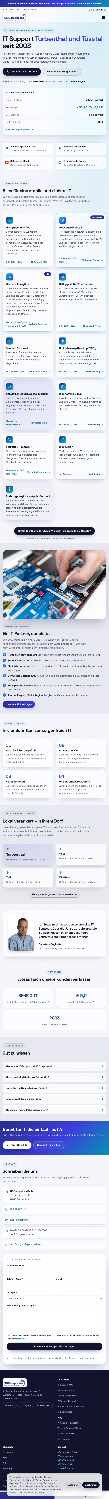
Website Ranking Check (69, 1428)
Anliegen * (12, 1292)
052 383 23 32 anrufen (24, 71)
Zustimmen (91, 1485)
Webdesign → (96, 474)
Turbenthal (8, 1452)
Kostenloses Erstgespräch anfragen (54, 1346)
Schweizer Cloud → (40, 423)
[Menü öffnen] (103, 17)
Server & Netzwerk (66, 1395)
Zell (4, 1463)
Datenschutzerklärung (33, 1492)
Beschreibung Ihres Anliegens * (22, 1305)
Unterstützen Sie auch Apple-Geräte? (26, 1088)
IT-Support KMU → (40, 262)
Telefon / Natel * (15, 1279)
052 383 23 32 (98, 9)
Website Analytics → (39, 324)
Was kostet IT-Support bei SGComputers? (29, 1066)
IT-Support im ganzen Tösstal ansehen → (54, 894)
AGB (104, 1481)
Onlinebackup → (94, 371)
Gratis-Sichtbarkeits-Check (71, 1406)
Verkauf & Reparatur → (38, 472)
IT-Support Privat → (93, 326)
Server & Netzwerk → (39, 371)
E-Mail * (59, 1279)
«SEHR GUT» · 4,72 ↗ (90, 107)
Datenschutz (19, 1338)
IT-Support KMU (65, 1385)
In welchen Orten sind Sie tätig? (23, 1098)
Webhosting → (95, 424)
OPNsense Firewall (66, 1401)
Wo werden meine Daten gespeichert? (27, 1109)
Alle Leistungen (65, 1412)
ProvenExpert (44, 1405)
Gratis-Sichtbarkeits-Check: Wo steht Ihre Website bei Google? (54, 531)
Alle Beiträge (63, 1439)
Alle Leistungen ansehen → (20, 129)
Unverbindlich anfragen (19, 704)
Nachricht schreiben (48, 1145)
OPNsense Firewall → (92, 260)
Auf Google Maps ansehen (25, 1244)
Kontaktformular (19, 1219)
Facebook (10, 1405)
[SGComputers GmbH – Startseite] (15, 17)
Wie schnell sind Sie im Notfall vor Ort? (27, 1077)
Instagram (25, 1405)
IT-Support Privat (65, 1390)
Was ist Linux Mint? (66, 1433)
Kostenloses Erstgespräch (62, 71)
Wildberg (7, 1468)
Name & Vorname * (16, 1265)
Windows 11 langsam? (68, 1423)
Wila (5, 1457)
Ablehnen (73, 1485)
